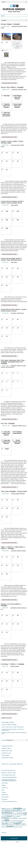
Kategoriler (4, 740)
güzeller (8, 814)
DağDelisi (4, 785)
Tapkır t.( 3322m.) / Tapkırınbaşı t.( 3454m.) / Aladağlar (13, 547)
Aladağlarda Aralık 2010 (7, 746)
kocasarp (18, 816)
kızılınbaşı (17, 666)
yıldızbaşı (4, 826)
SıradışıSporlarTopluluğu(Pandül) (9, 777)
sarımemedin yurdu (17, 820)
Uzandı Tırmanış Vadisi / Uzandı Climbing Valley (12, 142)
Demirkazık (7, 813)
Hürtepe (21, 814)
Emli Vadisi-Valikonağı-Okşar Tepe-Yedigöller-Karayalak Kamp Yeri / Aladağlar (13, 361)
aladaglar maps (9, 808)
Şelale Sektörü (14, 262)
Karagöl (9, 816)
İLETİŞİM (4, 832)
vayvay (25, 89)
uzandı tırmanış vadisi (15, 145)
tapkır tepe (24, 550)
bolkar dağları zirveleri (10, 811)
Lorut (11, 818)
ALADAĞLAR (14, 26)
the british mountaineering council (9, 801)
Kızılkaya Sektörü (14, 205)
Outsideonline (5, 794)
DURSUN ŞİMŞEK (14, 9)
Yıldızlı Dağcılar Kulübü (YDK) (8, 775)
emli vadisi (4, 814)
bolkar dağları (16, 810)
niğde (6, 820)
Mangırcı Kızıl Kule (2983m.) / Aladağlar (11, 604)
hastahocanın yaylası (15, 814)
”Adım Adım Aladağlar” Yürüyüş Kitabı (14, 491)
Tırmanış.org (4, 787)
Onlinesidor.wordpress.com (10, 842)
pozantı (11, 820)
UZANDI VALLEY (20, 313)
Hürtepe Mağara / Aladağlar (10, 24)
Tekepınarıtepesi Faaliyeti (7, 757)
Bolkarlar (16, 811)
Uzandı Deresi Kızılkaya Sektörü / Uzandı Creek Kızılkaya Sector (12, 202)
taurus (23, 820)
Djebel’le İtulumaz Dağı (7, 750)
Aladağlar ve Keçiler (6, 748)
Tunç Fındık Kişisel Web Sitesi (9, 770)
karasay (13, 816)
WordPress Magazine (22, 842)
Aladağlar (17, 808)
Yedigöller (17, 824)
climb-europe (4, 799)
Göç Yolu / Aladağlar (8, 423)
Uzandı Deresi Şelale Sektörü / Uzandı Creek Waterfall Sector (11, 259)
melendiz (20, 818)
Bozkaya (20, 811)
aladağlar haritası (8, 810)
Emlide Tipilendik (5, 755)
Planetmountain (5, 796)
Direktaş (19, 813)
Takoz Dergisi (5, 783)
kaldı (25, 815)
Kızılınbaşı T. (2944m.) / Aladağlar (12, 664)
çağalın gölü (16, 826)
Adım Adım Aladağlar (15, 493)
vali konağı (10, 823)
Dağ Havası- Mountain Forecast (9, 772)
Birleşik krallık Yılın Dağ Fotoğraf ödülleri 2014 (12, 764)
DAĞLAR (19, 365)
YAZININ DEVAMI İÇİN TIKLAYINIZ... (9, 83)
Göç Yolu (24, 425)
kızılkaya (5, 818)
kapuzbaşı (4, 816)
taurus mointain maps (13, 822)
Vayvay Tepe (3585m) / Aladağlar (12, 87)
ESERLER (22, 493)
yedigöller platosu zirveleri (10, 825)
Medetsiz (15, 818)
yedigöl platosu (18, 825)
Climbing (4, 792)
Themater (14, 841)
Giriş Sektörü (13, 313)
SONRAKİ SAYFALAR (6, 717)
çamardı (10, 826)
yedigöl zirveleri (24, 825)
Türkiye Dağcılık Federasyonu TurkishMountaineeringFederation (9, 780)
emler (24, 813)
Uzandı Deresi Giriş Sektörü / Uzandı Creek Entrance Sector (13, 310)
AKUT (3, 790)
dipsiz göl (15, 813)
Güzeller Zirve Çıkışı (6, 753)
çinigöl (20, 826)
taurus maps (5, 822)
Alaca (4, 808)
